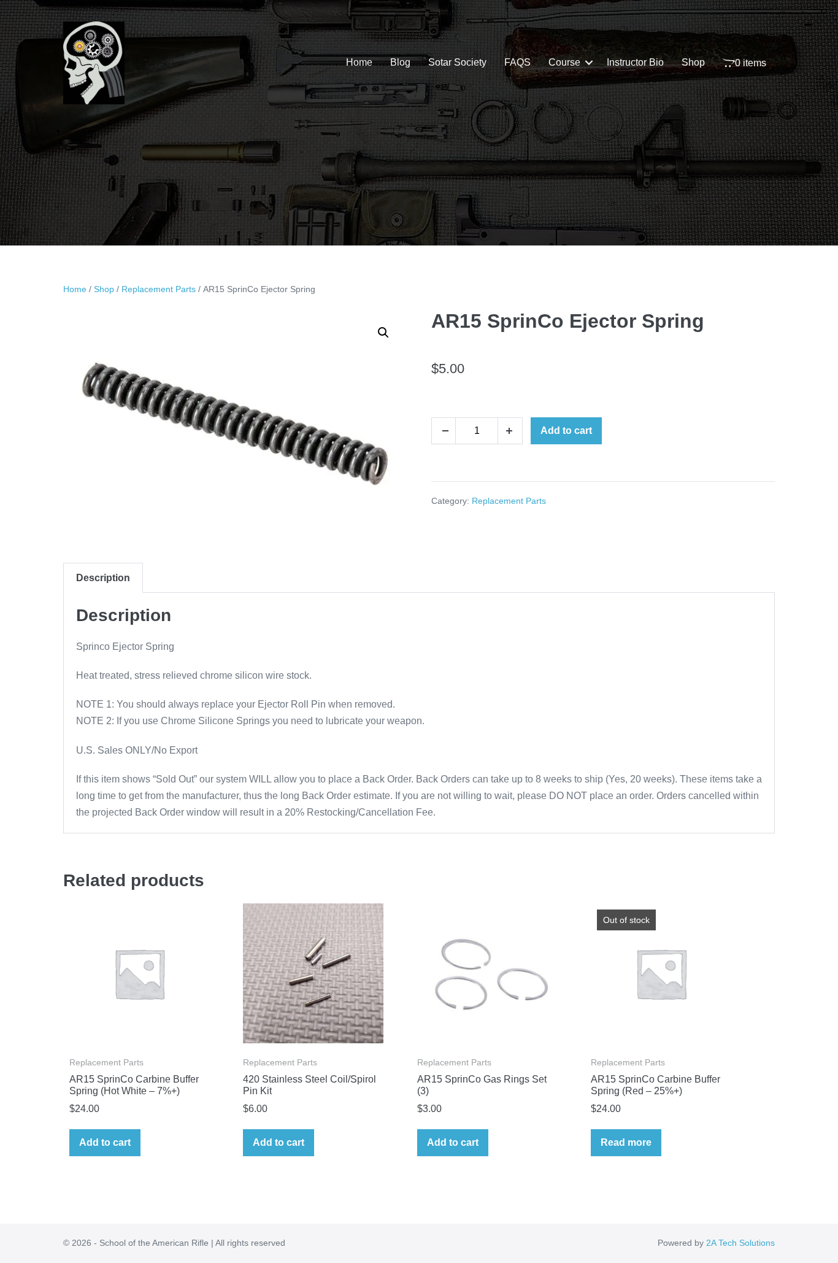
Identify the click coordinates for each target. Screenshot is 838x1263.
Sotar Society (457, 62)
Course (564, 62)
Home (359, 62)
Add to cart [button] (105, 1142)
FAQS (517, 62)
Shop (693, 62)
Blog (400, 62)
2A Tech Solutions (740, 1243)
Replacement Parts (158, 289)
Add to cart (566, 430)
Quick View (139, 1027)
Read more (626, 1142)
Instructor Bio (635, 62)
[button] (589, 62)
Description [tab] (103, 578)
